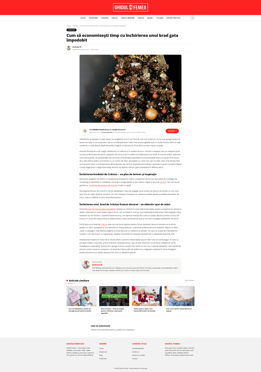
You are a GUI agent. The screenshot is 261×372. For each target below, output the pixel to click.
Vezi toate (189, 280)
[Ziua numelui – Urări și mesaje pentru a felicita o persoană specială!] (114, 296)
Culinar (159, 18)
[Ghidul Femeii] (130, 7)
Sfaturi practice (173, 18)
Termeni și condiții (138, 355)
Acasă (68, 26)
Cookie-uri (135, 352)
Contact (134, 359)
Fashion (104, 18)
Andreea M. (77, 47)
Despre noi (103, 352)
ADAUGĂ (172, 131)
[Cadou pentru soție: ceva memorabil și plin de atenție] (147, 296)
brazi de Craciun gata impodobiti (101, 209)
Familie (141, 18)
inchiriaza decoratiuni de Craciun (103, 185)
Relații (150, 18)
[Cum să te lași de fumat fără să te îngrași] (179, 296)
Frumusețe (93, 18)
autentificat (105, 330)
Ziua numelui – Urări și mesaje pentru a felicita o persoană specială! (112, 311)
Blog (100, 355)
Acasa (83, 18)
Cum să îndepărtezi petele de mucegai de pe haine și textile (79, 310)
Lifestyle (75, 26)
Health (115, 18)
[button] (193, 18)
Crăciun (104, 224)
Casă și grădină (127, 18)
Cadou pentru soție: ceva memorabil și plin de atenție (144, 310)
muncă (163, 182)
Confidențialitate (138, 348)
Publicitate (103, 359)
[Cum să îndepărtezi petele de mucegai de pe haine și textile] (82, 296)
